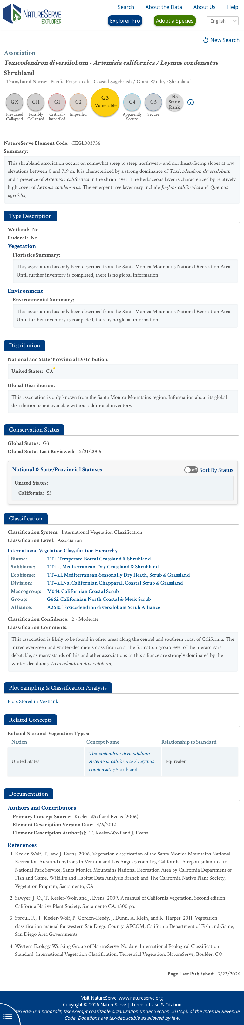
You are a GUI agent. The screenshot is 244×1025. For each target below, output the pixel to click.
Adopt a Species (174, 20)
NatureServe (113, 1005)
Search (126, 6)
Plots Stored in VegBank (33, 701)
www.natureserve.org (141, 998)
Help (232, 6)
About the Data (164, 6)
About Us (204, 6)
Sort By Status (217, 469)
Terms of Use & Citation (156, 1005)
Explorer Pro (125, 20)
